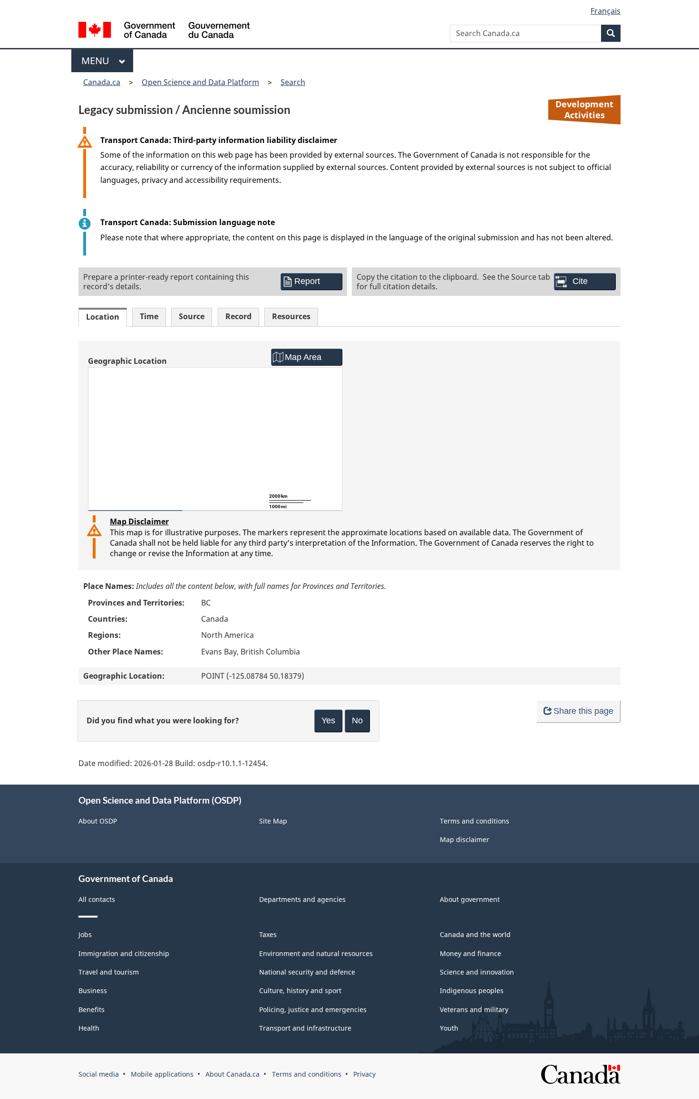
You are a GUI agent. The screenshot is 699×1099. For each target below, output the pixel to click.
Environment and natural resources (316, 953)
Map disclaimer (464, 839)
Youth (449, 1028)
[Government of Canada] (164, 31)
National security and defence (307, 971)
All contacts (96, 899)
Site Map (273, 820)
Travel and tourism (108, 971)
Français (606, 11)
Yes (328, 720)
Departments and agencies (302, 899)
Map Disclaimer (139, 521)
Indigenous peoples (472, 990)
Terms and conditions (474, 820)
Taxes (268, 934)
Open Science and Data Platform (200, 82)
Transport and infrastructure (305, 1028)
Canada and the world (475, 934)
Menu (97, 60)
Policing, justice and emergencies (313, 1009)
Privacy (364, 1074)
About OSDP (97, 820)
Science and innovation (477, 971)
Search (293, 82)
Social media (98, 1074)
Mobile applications (162, 1074)
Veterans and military (474, 1009)
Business (92, 990)
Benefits (91, 1009)
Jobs (85, 934)
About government (470, 899)
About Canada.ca (232, 1074)
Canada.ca (101, 82)
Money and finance (470, 953)
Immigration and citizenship (123, 953)
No (357, 720)
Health (88, 1028)
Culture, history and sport (300, 990)
